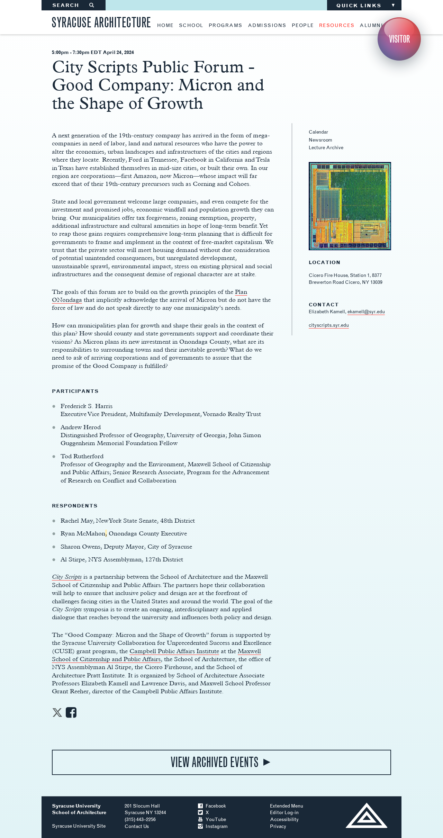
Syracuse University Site (79, 826)
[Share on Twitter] (57, 714)
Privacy (278, 826)
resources (337, 25)
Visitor (399, 39)
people (303, 25)
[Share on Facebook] (71, 714)
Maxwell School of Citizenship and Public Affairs (156, 655)
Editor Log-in (284, 813)
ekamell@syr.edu (366, 312)
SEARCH (73, 5)
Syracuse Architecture (101, 21)
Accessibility (284, 819)
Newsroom (320, 140)
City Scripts (67, 576)
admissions (267, 25)
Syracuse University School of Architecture (79, 809)
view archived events (215, 762)
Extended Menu (286, 806)
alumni (371, 25)
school (191, 25)
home (165, 25)
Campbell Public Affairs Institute (174, 651)
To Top (366, 815)
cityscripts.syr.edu (329, 325)
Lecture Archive (326, 148)
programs (226, 25)
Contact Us (137, 826)
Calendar (318, 132)
